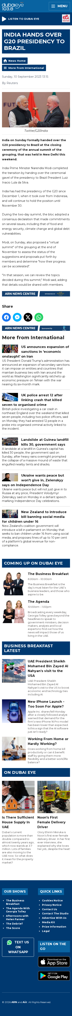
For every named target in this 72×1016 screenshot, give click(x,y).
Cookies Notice (52, 900)
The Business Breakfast (15, 902)
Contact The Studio (55, 913)
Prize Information (54, 926)
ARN (14, 1002)
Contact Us (49, 909)
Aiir (25, 1002)
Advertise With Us (54, 917)
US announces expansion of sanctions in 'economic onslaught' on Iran (35, 351)
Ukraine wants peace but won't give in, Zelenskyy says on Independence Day (33, 480)
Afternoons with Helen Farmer (17, 917)
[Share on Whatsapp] (38, 317)
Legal (46, 931)
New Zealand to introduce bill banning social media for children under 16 (34, 516)
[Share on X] (28, 317)
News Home (17, 60)
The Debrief (14, 923)
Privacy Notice (52, 904)
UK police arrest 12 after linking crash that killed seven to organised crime (32, 400)
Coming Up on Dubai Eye (33, 563)
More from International (26, 67)
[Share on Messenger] (17, 317)
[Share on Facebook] (6, 317)
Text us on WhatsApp (18, 947)
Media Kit (48, 922)
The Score (13, 928)
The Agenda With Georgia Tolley (18, 910)
